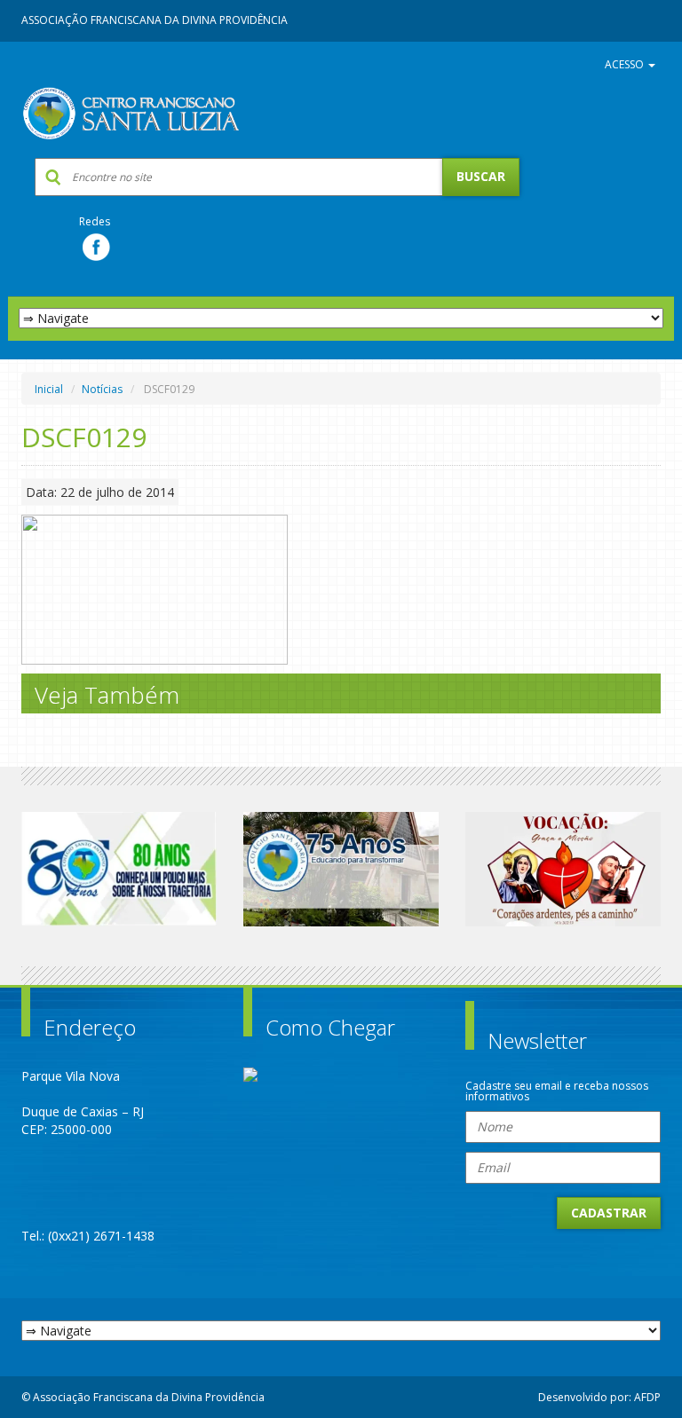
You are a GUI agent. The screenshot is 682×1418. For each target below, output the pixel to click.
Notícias (102, 389)
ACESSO (625, 64)
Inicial (49, 389)
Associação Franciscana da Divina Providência (154, 20)
